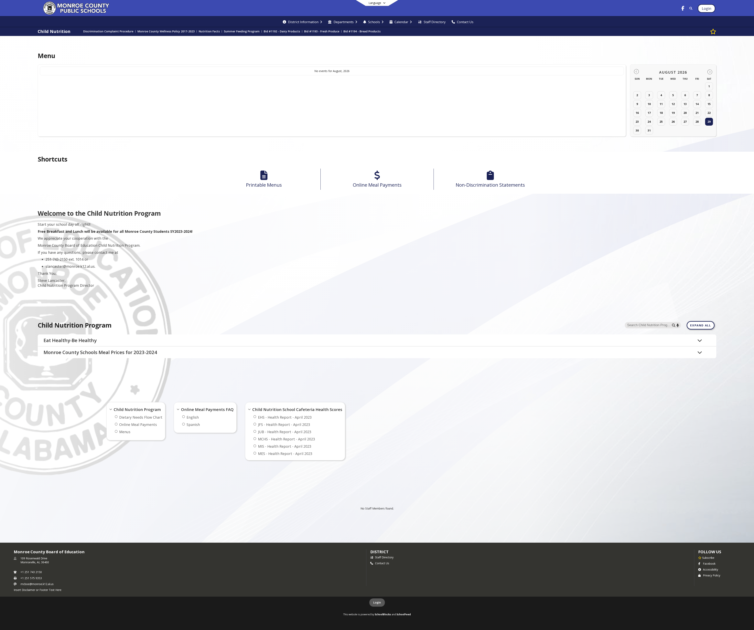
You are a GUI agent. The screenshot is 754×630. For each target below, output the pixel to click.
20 (685, 113)
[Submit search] (673, 325)
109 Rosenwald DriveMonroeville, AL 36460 (34, 560)
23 (637, 121)
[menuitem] (302, 21)
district (379, 551)
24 (649, 121)
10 (649, 104)
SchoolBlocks (383, 614)
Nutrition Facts (209, 31)
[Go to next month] (709, 71)
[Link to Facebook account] (683, 9)
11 (661, 104)
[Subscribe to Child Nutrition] (713, 31)
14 (697, 104)
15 (709, 104)
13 (685, 104)
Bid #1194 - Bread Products (362, 31)
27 (685, 121)
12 (673, 104)
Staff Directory (384, 557)
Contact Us (382, 563)
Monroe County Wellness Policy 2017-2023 (166, 31)
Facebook (709, 563)
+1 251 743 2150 (31, 572)
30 (637, 130)
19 (673, 113)
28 (697, 121)
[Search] (690, 8)
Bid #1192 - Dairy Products (282, 31)
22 (709, 113)
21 (697, 113)
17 (649, 113)
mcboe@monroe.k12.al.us (37, 584)
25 (661, 121)
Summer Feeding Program (242, 31)
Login (377, 602)
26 (673, 121)
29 (709, 121)
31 (649, 130)
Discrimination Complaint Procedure (108, 31)
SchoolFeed (403, 614)
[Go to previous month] (636, 71)
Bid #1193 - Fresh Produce (321, 31)
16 (637, 113)
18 (661, 113)
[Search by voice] (677, 325)
